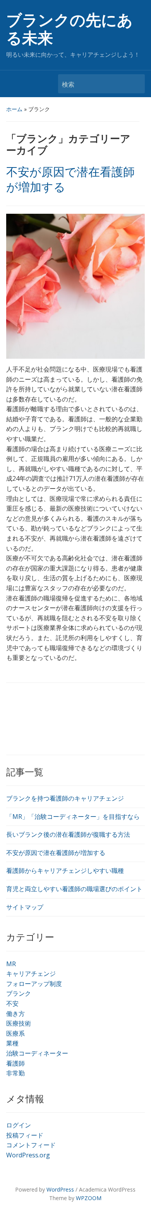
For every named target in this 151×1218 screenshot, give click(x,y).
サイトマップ (24, 907)
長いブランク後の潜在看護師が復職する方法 (68, 834)
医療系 (15, 1033)
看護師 (15, 1063)
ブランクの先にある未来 (69, 29)
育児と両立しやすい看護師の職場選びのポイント (74, 889)
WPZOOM (88, 1198)
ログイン (18, 1125)
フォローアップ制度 (34, 983)
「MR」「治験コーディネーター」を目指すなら (73, 816)
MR (11, 964)
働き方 (15, 1013)
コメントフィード (31, 1145)
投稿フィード (24, 1135)
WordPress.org (28, 1155)
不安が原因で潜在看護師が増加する (55, 852)
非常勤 (15, 1073)
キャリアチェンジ (31, 973)
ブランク (18, 993)
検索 (135, 83)
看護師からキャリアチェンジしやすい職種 (65, 870)
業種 (12, 1043)
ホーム (14, 109)
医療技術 (18, 1023)
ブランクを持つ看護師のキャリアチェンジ (65, 798)
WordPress (60, 1189)
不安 (12, 1003)
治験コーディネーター (37, 1053)
